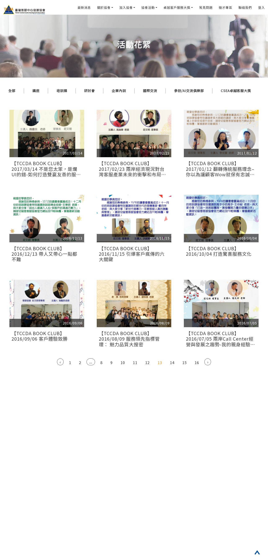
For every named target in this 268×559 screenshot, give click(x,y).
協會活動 (148, 7)
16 (197, 362)
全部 (11, 90)
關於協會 (104, 7)
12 (147, 362)
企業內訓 (119, 90)
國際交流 (150, 90)
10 (122, 362)
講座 (36, 90)
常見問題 (206, 7)
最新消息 (84, 7)
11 (135, 362)
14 (172, 362)
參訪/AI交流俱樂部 (189, 90)
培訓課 (62, 90)
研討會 (89, 90)
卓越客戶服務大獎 (177, 7)
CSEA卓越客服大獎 (236, 90)
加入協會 (126, 7)
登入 (261, 7)
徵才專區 (225, 7)
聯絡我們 (245, 7)
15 (184, 362)
